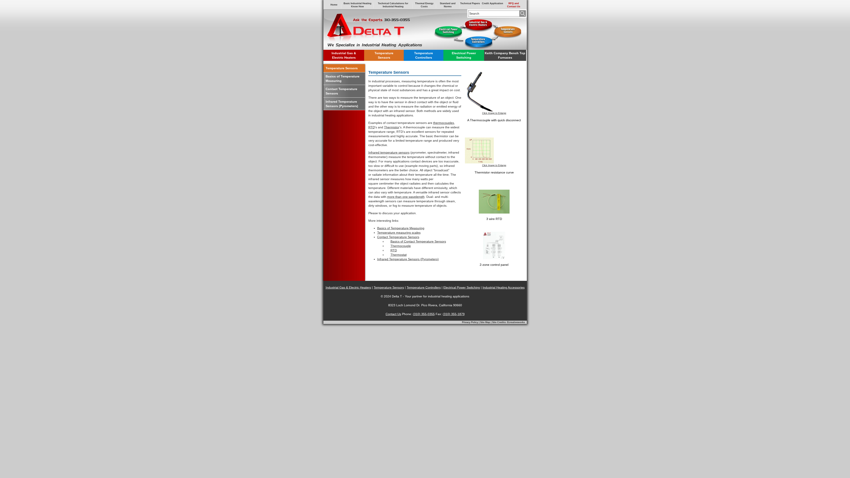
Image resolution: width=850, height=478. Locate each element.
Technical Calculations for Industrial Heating (393, 5)
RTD (371, 127)
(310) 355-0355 (424, 314)
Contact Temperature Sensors (398, 237)
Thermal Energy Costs (424, 5)
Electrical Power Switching (461, 287)
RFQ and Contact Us (513, 5)
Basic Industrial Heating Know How (357, 5)
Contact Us (393, 314)
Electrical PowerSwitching (464, 55)
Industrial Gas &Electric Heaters (344, 55)
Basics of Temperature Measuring (400, 228)
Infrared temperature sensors (389, 152)
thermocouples (443, 123)
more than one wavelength (406, 197)
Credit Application (492, 3)
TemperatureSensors (384, 55)
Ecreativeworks (516, 322)
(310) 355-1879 (454, 314)
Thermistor (391, 127)
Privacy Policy (470, 322)
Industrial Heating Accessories (504, 287)
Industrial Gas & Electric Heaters (348, 287)
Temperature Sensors (342, 68)
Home (333, 4)
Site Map (485, 322)
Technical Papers (470, 3)
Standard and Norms (448, 5)
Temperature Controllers (424, 287)
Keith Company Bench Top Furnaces (505, 55)
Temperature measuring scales (399, 232)
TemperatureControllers (423, 55)
